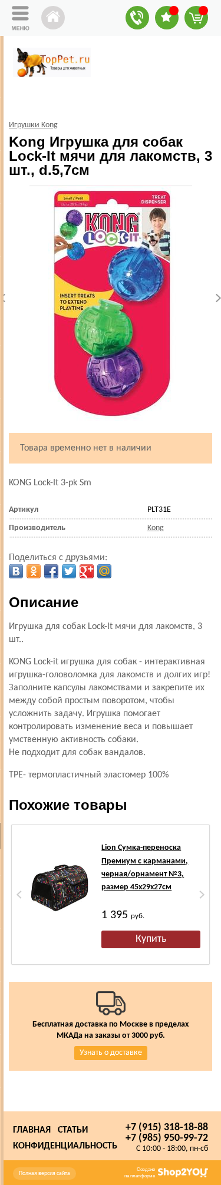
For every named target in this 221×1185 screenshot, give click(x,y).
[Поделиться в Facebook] (51, 571)
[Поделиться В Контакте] (16, 571)
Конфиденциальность (65, 1146)
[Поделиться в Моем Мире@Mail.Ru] (104, 571)
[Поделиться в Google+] (87, 571)
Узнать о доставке (111, 1052)
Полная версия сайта (44, 1173)
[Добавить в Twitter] (69, 571)
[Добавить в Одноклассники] (34, 571)
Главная (32, 1130)
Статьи (73, 1130)
